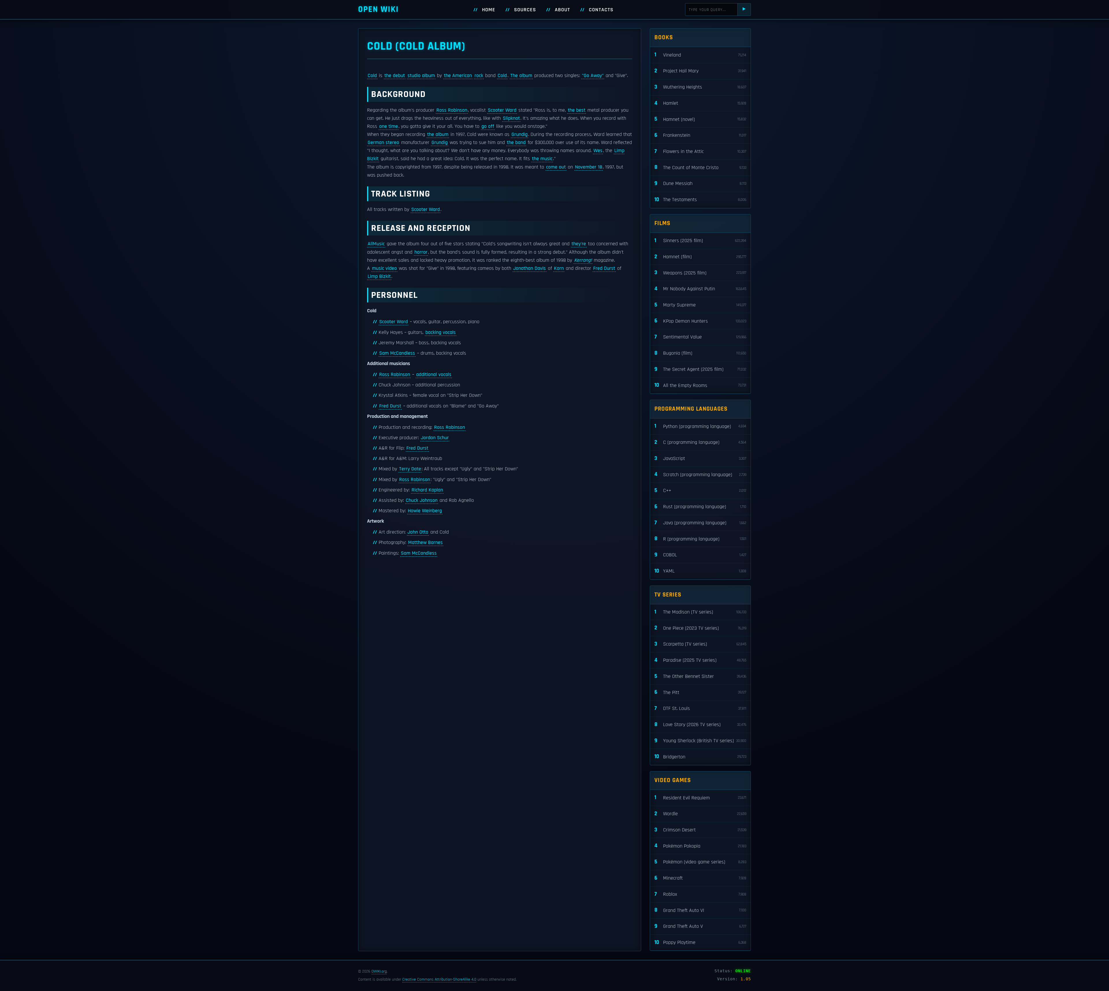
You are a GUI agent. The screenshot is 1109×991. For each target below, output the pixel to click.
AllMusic (376, 244)
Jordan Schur (435, 438)
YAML (700, 571)
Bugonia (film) (700, 353)
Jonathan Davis (529, 268)
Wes (597, 150)
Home (488, 10)
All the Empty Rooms (700, 385)
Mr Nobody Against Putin (700, 288)
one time (388, 126)
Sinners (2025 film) (700, 240)
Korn (559, 268)
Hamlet (700, 103)
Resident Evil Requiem (700, 797)
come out (556, 167)
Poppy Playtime (700, 942)
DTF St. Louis (700, 708)
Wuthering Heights (700, 87)
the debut (394, 75)
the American (458, 75)
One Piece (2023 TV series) (700, 627)
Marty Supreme (700, 304)
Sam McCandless (397, 353)
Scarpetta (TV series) (700, 644)
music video (384, 268)
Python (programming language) (700, 426)
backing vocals (440, 332)
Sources (525, 10)
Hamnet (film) (700, 256)
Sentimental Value (700, 337)
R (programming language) (700, 538)
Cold (372, 75)
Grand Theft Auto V (700, 926)
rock (479, 75)
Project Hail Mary (700, 70)
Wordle (700, 813)
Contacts (601, 10)
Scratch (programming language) (700, 474)
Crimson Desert (700, 829)
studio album (421, 75)
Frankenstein (700, 135)
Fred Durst (604, 268)
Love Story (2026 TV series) (700, 724)
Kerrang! (583, 260)
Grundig (519, 134)
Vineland (700, 54)
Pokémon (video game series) (700, 861)
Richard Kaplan (427, 490)
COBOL (700, 554)
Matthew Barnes (425, 542)
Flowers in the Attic (700, 151)
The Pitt (700, 692)
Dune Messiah (700, 183)
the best (576, 110)
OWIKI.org (379, 971)
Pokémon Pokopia (700, 845)
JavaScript (700, 458)
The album (521, 75)
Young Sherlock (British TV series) (700, 740)
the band (516, 142)
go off (487, 126)
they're (579, 244)
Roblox (700, 894)
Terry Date (410, 469)
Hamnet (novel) (700, 119)
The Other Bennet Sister (700, 676)
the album (438, 134)
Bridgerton (700, 756)
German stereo (383, 142)
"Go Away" (593, 75)
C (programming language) (700, 442)
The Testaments (700, 199)
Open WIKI (378, 9)
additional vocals (433, 374)
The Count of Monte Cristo (700, 167)
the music (542, 159)
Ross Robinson (451, 110)
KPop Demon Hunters (700, 320)
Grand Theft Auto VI (700, 910)
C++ (700, 490)
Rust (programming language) (700, 506)
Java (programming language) (700, 522)
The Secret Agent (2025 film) (700, 369)
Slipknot (511, 118)
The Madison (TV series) (700, 612)
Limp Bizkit (379, 276)
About (562, 10)
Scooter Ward (502, 110)
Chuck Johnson (422, 500)
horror (420, 252)
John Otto (417, 532)
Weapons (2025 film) (700, 272)
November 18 (588, 167)
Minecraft (700, 878)
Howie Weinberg (425, 511)
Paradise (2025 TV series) (700, 660)
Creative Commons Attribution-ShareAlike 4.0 (439, 979)
